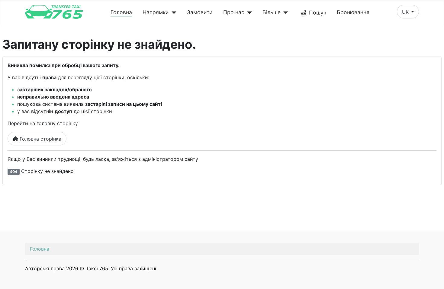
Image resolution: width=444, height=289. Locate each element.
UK (406, 12)
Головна (121, 12)
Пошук (317, 12)
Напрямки (156, 12)
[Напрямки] (172, 13)
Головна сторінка (39, 139)
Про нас (233, 12)
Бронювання (353, 12)
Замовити (200, 12)
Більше (271, 12)
